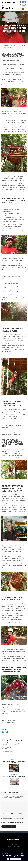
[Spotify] (23, 5)
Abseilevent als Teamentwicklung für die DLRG (19, 740)
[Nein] (26, 856)
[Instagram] (25, 2)
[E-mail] (20, 2)
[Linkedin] (20, 5)
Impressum (14, 844)
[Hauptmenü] (17, 8)
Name (2, 813)
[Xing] (25, 5)
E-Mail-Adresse (13, 813)
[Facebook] (23, 2)
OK (8, 858)
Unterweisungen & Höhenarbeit (8, 5)
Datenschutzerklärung (14, 846)
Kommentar (4, 801)
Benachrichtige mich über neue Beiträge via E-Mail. (13, 822)
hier (2, 269)
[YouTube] (23, 9)
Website (20, 813)
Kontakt (14, 842)
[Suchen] (17, 3)
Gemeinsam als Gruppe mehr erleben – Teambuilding (6, 740)
